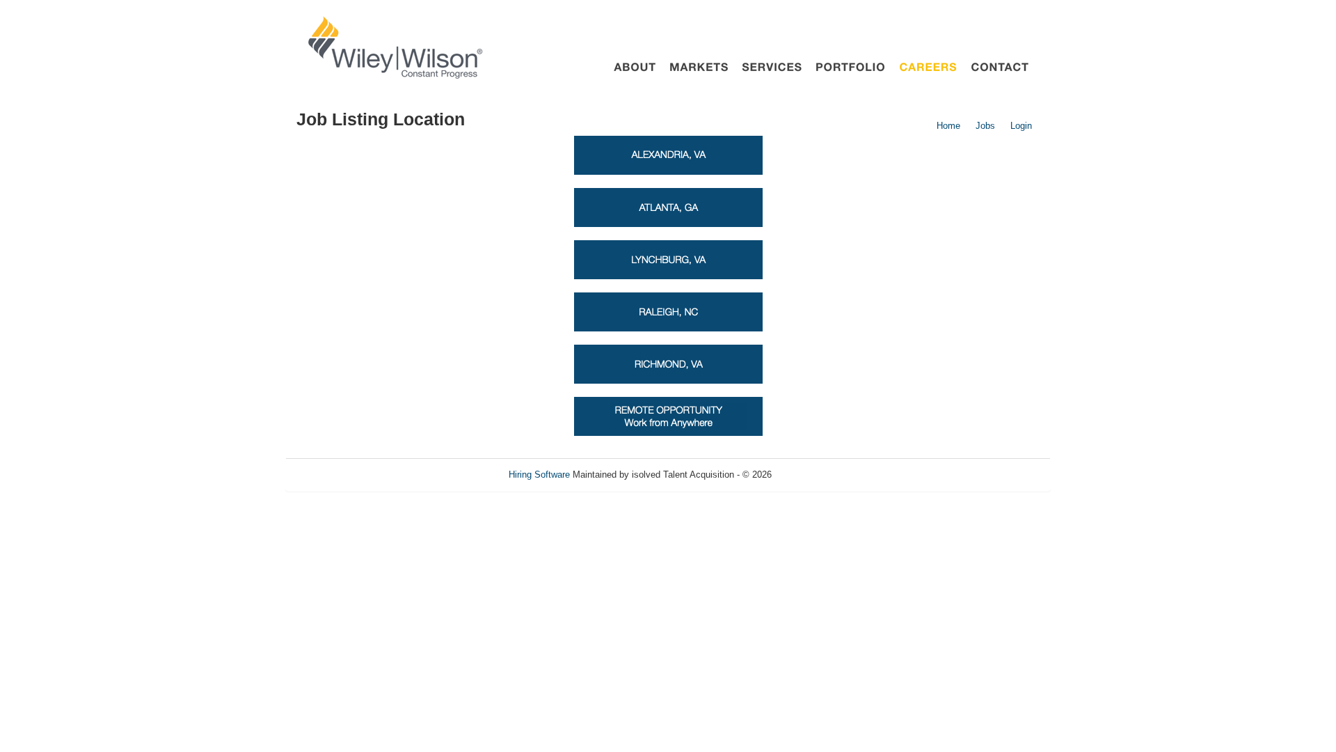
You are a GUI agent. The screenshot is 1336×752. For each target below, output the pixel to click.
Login (1021, 125)
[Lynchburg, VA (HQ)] (668, 259)
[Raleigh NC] (668, 311)
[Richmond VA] (668, 364)
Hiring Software (539, 474)
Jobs (985, 125)
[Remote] (668, 416)
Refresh (812, 474)
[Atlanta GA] (668, 207)
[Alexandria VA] (668, 155)
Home (948, 125)
